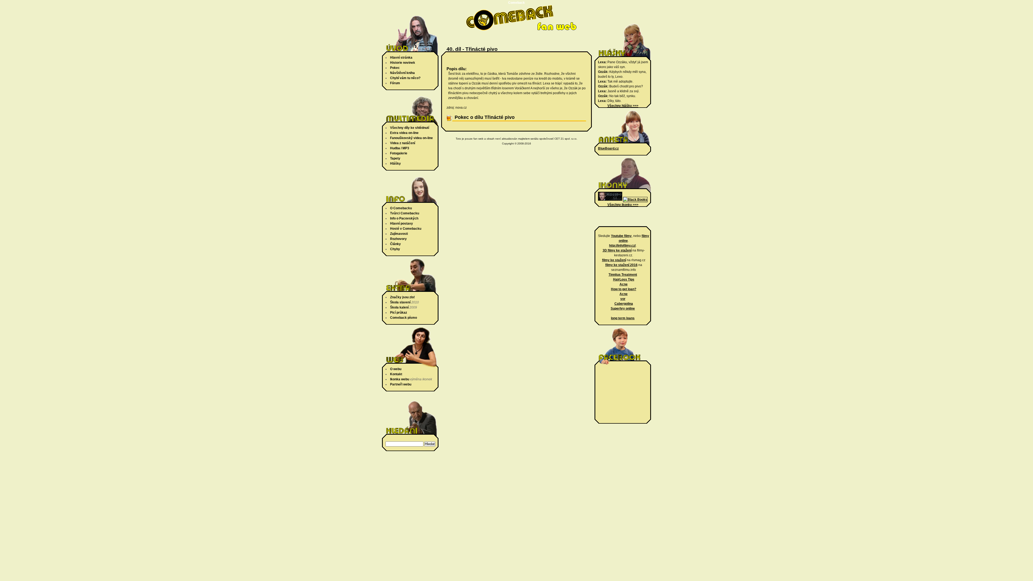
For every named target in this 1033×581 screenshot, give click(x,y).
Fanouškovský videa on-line (411, 138)
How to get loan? (623, 289)
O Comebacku (401, 208)
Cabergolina (623, 304)
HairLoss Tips (623, 279)
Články (395, 244)
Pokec (395, 68)
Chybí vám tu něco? (405, 78)
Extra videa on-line (404, 133)
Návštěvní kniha (402, 73)
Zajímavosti (399, 234)
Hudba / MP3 (399, 148)
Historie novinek (402, 63)
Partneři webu (400, 384)
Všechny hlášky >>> (622, 106)
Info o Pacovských (404, 218)
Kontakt (396, 374)
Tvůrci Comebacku (404, 213)
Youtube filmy (621, 236)
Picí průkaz (398, 312)
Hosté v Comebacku (405, 229)
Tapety (395, 158)
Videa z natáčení (402, 143)
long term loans (623, 318)
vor (622, 299)
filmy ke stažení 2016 (621, 265)
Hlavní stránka (401, 57)
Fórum (395, 83)
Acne (624, 284)
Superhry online (623, 308)
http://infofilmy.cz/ (622, 245)
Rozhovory (398, 239)
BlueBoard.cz (608, 148)
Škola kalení (399, 307)
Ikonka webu (399, 379)
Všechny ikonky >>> (622, 205)
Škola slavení (400, 302)
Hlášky (395, 163)
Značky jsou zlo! (402, 297)
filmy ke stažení (614, 260)
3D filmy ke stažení (617, 250)
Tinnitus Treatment (623, 275)
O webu (395, 369)
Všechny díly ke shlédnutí (409, 128)
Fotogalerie (398, 153)
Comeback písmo (403, 318)
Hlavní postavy (401, 223)
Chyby (395, 249)
